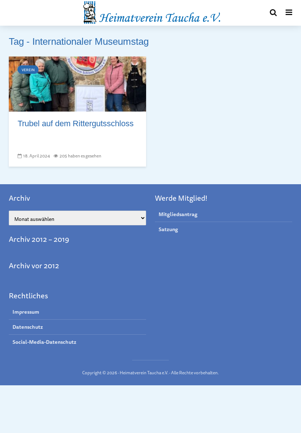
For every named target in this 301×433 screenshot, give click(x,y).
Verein (28, 70)
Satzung (168, 229)
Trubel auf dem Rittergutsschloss (76, 123)
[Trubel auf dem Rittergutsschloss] (77, 83)
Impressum (25, 312)
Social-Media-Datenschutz (44, 342)
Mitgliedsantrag (178, 214)
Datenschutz (27, 327)
